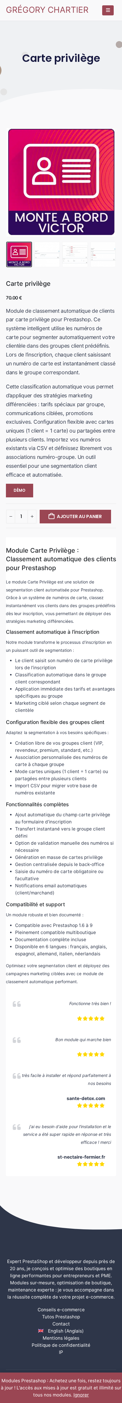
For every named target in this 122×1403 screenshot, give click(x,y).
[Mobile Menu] (108, 10)
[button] (13, 182)
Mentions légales (61, 1338)
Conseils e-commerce (61, 1309)
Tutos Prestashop (61, 1317)
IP (61, 1352)
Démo (19, 490)
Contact (61, 1324)
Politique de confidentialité (61, 1345)
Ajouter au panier (79, 516)
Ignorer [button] (81, 1395)
